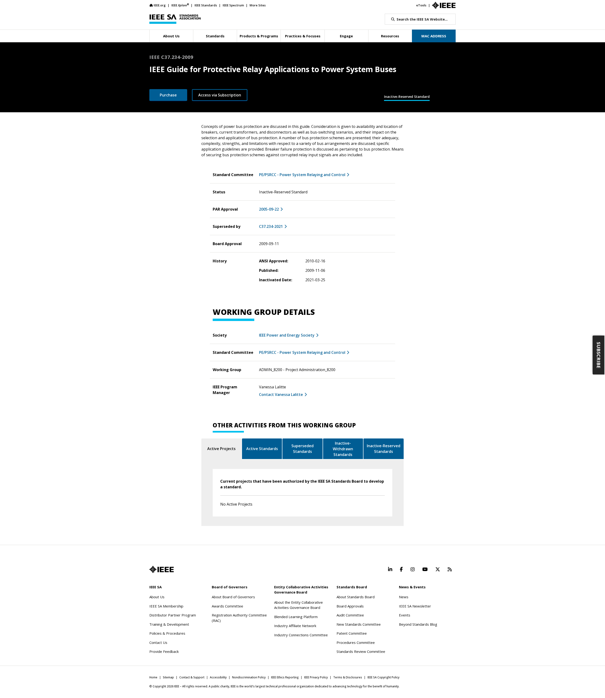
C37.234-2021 (271, 226)
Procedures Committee (356, 642)
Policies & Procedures (167, 633)
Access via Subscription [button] (219, 95)
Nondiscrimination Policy (249, 677)
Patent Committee (352, 633)
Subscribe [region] (599, 355)
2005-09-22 (269, 209)
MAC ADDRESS (433, 36)
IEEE (180, 5)
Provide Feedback (164, 651)
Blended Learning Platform (296, 616)
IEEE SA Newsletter (415, 606)
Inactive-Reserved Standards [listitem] (383, 448)
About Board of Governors (233, 596)
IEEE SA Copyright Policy (383, 677)
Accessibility (218, 677)
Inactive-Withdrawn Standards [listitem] (343, 449)
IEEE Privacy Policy (316, 677)
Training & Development (169, 624)
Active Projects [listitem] (221, 448)
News (403, 596)
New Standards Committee (359, 624)
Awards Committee (227, 606)
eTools (421, 5)
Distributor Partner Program (172, 615)
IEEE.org (160, 5)
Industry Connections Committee (301, 635)
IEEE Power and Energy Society (287, 335)
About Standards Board (356, 596)
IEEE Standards (205, 5)
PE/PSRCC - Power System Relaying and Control (302, 174)
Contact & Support (191, 677)
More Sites (258, 5)
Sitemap (168, 677)
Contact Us (158, 642)
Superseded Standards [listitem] (302, 448)
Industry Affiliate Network (295, 625)
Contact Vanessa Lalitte (281, 394)
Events (404, 615)
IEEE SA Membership (166, 606)
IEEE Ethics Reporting (285, 677)
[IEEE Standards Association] (175, 19)
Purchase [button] (168, 95)
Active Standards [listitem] (262, 448)
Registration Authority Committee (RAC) (239, 618)
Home (153, 677)
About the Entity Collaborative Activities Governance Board (298, 605)
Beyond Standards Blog (418, 624)
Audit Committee (350, 615)
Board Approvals (350, 606)
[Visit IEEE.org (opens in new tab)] (161, 569)
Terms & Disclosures (347, 677)
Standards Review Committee (361, 651)
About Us (156, 596)
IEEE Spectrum (233, 5)
